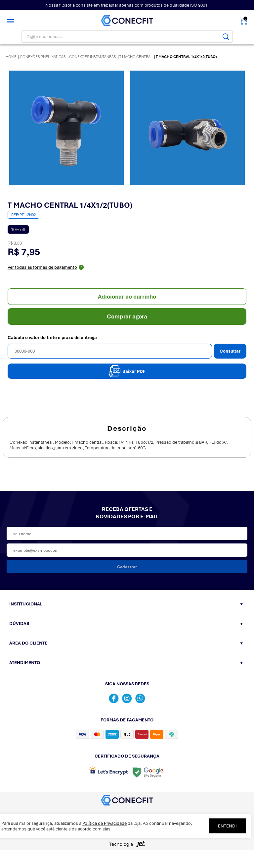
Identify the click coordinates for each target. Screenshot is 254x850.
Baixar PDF (134, 371)
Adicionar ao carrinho (127, 296)
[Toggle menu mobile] (11, 21)
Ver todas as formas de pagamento (42, 267)
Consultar (230, 351)
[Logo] (127, 21)
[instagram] (127, 698)
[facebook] (114, 698)
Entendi (227, 826)
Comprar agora (127, 316)
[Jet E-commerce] (127, 846)
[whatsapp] (140, 698)
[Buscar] (226, 36)
